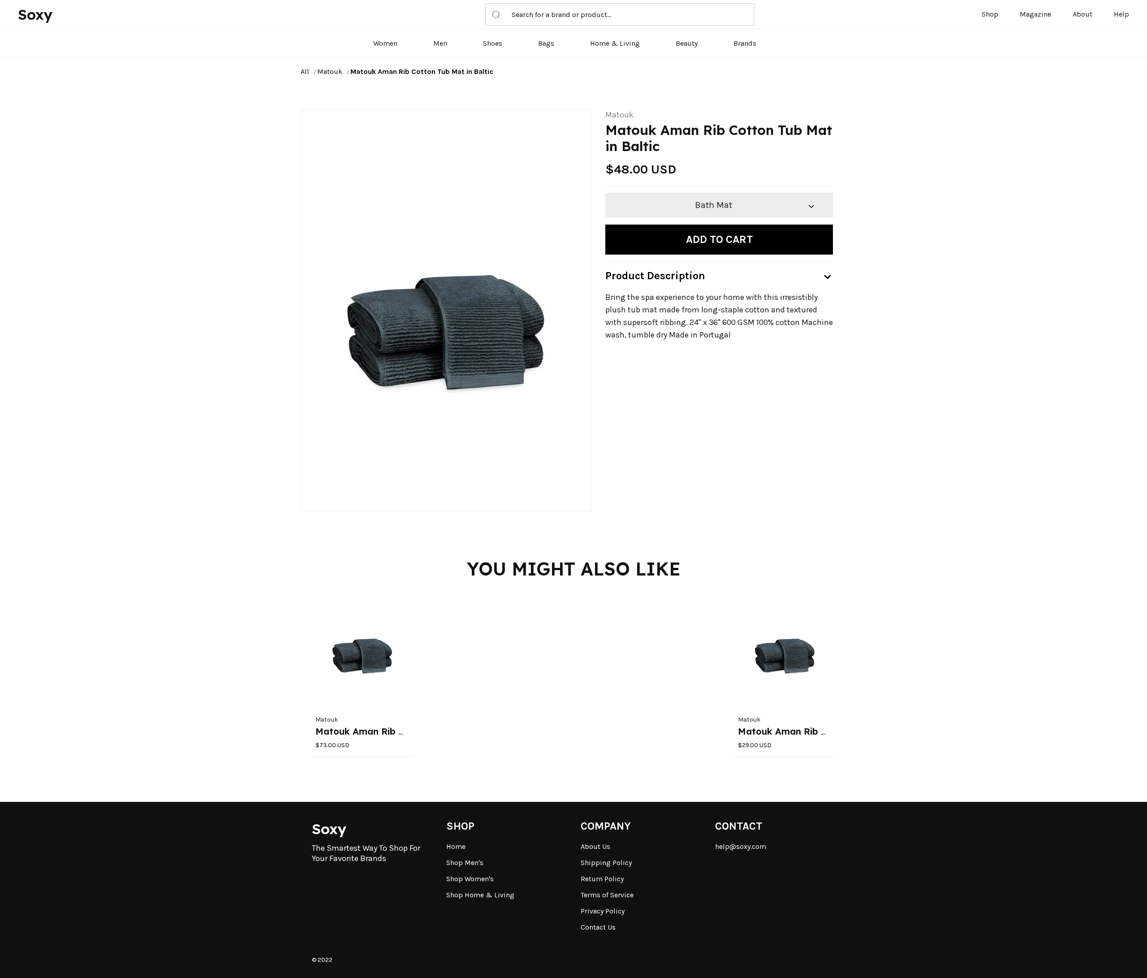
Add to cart (719, 239)
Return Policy (602, 878)
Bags (546, 43)
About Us (595, 846)
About (1082, 14)
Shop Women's (470, 878)
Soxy (35, 14)
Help (1121, 14)
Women (385, 43)
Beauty (687, 43)
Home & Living (615, 43)
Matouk (329, 71)
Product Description (655, 275)
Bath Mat (713, 205)
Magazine (1035, 14)
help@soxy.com (740, 846)
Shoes (492, 43)
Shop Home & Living (480, 895)
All (305, 71)
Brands (744, 43)
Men (440, 43)
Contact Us (598, 927)
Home (456, 846)
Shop (990, 14)
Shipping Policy (606, 862)
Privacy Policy (603, 911)
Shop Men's (464, 862)
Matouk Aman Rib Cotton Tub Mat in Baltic (421, 71)
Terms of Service (607, 895)
